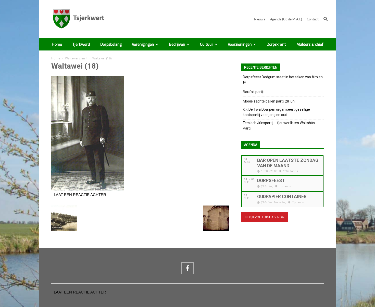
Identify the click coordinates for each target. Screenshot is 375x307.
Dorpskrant (276, 44)
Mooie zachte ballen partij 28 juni (269, 101)
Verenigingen (143, 44)
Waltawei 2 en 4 (76, 58)
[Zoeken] (325, 19)
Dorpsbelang (111, 44)
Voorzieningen (240, 44)
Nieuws (259, 19)
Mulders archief (309, 44)
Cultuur (206, 44)
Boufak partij (253, 92)
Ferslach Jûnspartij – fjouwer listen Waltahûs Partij (279, 125)
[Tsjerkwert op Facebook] (187, 268)
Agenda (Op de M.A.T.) (286, 19)
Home (57, 44)
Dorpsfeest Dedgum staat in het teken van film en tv (283, 79)
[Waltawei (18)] (87, 189)
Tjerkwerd (81, 44)
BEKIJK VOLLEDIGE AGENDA (264, 217)
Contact (313, 19)
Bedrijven (177, 44)
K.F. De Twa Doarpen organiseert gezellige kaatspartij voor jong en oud (276, 112)
